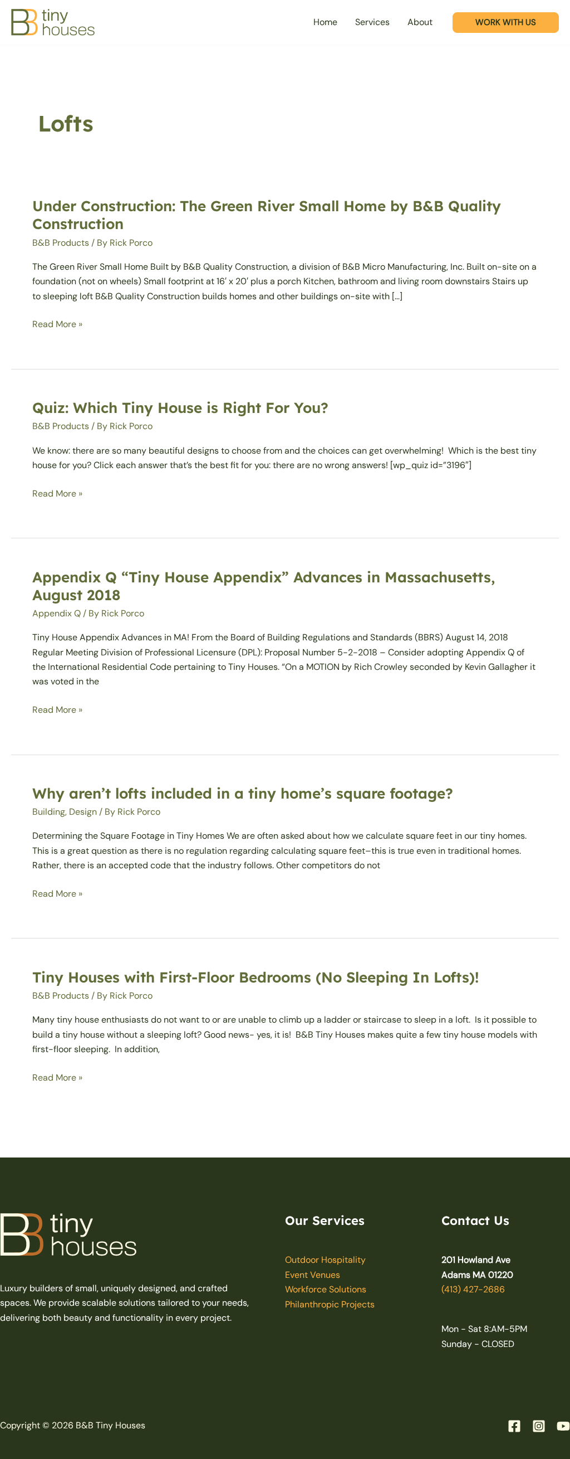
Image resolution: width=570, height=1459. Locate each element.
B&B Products (60, 243)
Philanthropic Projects (330, 1304)
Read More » (57, 324)
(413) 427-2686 (473, 1289)
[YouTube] (563, 1426)
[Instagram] (539, 1426)
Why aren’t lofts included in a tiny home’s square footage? (242, 793)
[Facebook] (514, 1426)
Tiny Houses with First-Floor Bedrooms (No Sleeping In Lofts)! (255, 977)
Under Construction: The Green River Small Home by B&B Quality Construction (266, 215)
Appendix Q (56, 613)
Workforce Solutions (325, 1289)
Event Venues (312, 1275)
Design (83, 812)
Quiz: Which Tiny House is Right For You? (180, 407)
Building (48, 812)
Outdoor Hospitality (325, 1260)
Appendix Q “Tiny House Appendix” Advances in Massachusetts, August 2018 (263, 586)
